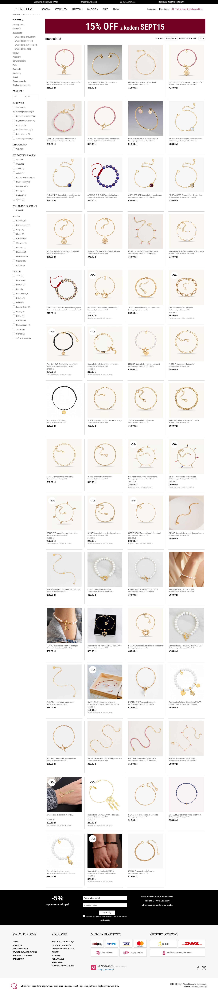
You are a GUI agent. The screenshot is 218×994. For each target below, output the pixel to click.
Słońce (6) (20, 334)
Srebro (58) (21, 107)
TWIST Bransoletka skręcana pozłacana (144, 308)
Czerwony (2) (21, 243)
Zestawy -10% (18, 25)
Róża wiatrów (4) (23, 325)
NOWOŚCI (46, 9)
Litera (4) (20, 303)
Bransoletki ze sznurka (24, 41)
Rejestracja (164, 9)
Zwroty (55, 952)
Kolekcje (92, 9)
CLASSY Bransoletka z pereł (99, 589)
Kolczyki (16, 53)
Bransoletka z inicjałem (56, 420)
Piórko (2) (20, 316)
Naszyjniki (17, 29)
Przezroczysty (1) (23, 225)
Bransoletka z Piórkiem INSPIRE (60, 815)
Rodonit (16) (21, 195)
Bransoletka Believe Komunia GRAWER (185, 702)
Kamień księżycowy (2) (25, 177)
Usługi (15, 77)
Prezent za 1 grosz (22, 956)
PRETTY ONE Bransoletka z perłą (142, 702)
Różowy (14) (21, 239)
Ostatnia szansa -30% (21, 85)
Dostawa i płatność (61, 945)
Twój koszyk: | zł (188, 9)
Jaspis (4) (20, 173)
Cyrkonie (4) (21, 125)
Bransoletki (36, 15)
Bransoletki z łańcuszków (25, 37)
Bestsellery (61, 9)
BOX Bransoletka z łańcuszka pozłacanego (104, 420)
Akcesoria (17, 73)
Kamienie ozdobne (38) (25, 116)
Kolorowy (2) (21, 221)
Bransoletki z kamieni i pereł (26, 45)
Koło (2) (19, 289)
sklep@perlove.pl (106, 969)
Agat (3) (19, 160)
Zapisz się (107, 913)
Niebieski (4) (21, 252)
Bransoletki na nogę (23, 49)
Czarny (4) (20, 265)
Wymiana (56, 956)
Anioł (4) (19, 276)
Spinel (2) (20, 200)
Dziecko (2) (21, 280)
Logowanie (151, 9)
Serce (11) (20, 329)
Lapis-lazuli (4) (22, 186)
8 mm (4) (19, 210)
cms (192, 987)
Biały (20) (20, 230)
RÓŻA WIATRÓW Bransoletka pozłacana (63, 251)
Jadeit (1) (20, 169)
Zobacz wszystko (19, 81)
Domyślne (170, 39)
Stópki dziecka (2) (23, 338)
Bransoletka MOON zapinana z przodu (102, 364)
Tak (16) (19, 149)
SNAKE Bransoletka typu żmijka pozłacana (186, 533)
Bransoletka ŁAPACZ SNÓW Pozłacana (103, 815)
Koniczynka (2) (22, 294)
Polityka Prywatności (63, 966)
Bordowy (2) (21, 247)
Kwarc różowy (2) (23, 182)
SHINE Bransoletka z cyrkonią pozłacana (104, 533)
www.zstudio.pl (201, 987)
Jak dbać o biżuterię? (63, 942)
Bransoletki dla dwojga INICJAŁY (100, 871)
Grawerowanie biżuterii (25, 952)
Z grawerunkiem (19, 61)
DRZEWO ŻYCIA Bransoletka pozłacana (103, 251)
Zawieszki (17, 69)
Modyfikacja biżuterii (63, 949)
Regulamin (57, 962)
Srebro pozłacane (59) (25, 112)
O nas (105, 9)
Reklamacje (58, 959)
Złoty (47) (20, 234)
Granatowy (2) (22, 256)
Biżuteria (76, 9)
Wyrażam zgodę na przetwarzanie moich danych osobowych (106, 916)
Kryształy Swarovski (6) (25, 121)
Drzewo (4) (20, 285)
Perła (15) (20, 191)
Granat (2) (20, 164)
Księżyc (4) (20, 298)
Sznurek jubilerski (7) (24, 139)
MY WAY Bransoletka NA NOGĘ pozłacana (104, 759)
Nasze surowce (20, 949)
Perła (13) (20, 312)
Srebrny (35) (21, 261)
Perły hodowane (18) (24, 130)
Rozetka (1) (21, 321)
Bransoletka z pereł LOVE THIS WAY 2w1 (185, 646)
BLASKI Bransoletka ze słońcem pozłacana (145, 646)
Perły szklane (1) (23, 134)
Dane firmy (18, 959)
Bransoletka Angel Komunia (58, 871)
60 (201, 39)
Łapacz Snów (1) (23, 307)
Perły (15, 65)
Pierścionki (17, 57)
